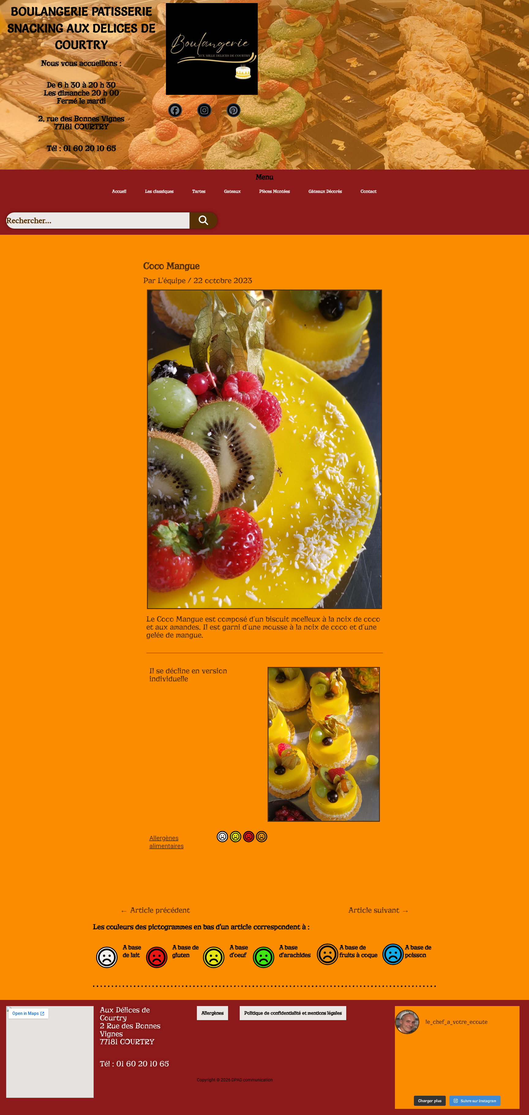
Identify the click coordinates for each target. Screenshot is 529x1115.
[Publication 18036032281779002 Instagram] (500, 1079)
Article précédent (155, 910)
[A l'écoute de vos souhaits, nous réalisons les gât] (500, 1053)
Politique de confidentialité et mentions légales (293, 1013)
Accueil (119, 191)
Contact (369, 191)
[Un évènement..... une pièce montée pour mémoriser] (414, 1079)
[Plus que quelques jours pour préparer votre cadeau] (414, 1053)
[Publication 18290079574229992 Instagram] (457, 1079)
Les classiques (159, 191)
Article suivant (378, 910)
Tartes (198, 191)
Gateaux (232, 191)
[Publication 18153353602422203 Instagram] (457, 1053)
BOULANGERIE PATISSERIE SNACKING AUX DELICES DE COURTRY (81, 28)
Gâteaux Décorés (325, 191)
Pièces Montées (274, 191)
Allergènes (212, 1013)
